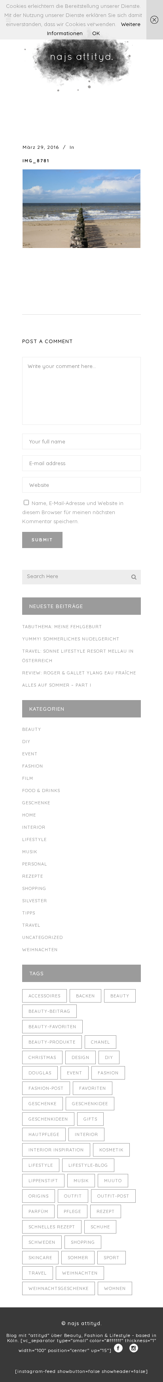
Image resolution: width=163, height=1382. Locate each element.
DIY (26, 741)
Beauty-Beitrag (49, 1011)
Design (80, 1057)
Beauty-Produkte (52, 1042)
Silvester (34, 900)
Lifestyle (34, 839)
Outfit (73, 1196)
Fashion (32, 766)
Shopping (34, 888)
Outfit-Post (113, 1196)
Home (29, 815)
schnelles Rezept (51, 1227)
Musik (29, 851)
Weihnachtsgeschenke (58, 1288)
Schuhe (100, 1227)
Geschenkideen (48, 1119)
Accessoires (44, 996)
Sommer (78, 1257)
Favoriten (92, 1088)
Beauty (31, 729)
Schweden (41, 1242)
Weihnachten (40, 949)
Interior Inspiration (56, 1150)
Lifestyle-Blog (88, 1165)
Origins (38, 1196)
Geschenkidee (90, 1103)
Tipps (28, 913)
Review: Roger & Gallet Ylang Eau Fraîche (79, 673)
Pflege (72, 1211)
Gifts (90, 1119)
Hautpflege (43, 1134)
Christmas (42, 1057)
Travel (31, 925)
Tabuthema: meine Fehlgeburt (62, 626)
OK (96, 33)
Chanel (100, 1042)
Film (27, 778)
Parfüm (38, 1211)
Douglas (39, 1073)
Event (30, 754)
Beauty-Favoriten (52, 1026)
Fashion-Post (46, 1088)
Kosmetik (111, 1150)
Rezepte (32, 876)
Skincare (40, 1257)
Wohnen (115, 1288)
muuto (113, 1180)
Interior (33, 827)
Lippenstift (43, 1180)
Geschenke (36, 803)
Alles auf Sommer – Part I (56, 685)
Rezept (106, 1211)
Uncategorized (42, 937)
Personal (34, 864)
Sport (111, 1257)
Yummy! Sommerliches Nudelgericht (70, 639)
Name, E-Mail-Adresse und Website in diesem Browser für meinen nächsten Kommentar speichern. (72, 512)
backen (85, 996)
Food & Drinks (41, 790)
